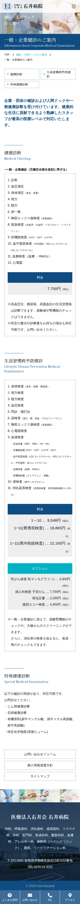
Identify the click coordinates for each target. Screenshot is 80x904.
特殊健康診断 (19, 84)
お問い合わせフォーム (40, 754)
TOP (6, 54)
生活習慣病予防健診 (59, 74)
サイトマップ (40, 776)
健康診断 (16, 74)
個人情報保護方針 (40, 765)
